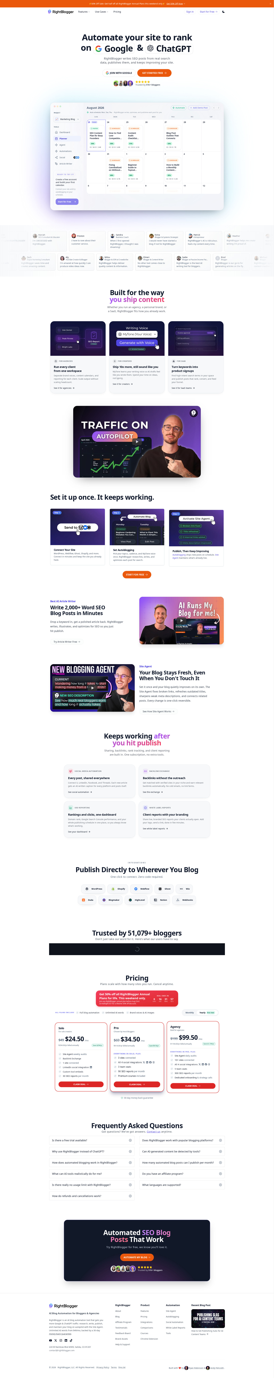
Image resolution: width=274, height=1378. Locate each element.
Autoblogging (179, 553)
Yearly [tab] (207, 1140)
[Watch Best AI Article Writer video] (181, 620)
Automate (180, 107)
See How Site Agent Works (157, 711)
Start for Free (207, 11)
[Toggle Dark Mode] (223, 11)
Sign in (190, 11)
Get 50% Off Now (175, 3)
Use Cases (100, 11)
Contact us (154, 1259)
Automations (66, 151)
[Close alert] (270, 4)
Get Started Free (152, 73)
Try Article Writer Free (65, 641)
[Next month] (218, 108)
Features (83, 11)
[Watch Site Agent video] (92, 688)
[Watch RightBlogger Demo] (137, 441)
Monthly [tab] (190, 1140)
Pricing (117, 11)
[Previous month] (214, 108)
